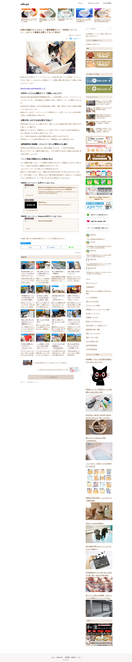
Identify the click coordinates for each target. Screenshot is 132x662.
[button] (110, 29)
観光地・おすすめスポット (94, 321)
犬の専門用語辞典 (91, 349)
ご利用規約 (67, 657)
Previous (19, 15)
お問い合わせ (59, 657)
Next (113, 15)
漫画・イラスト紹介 (92, 337)
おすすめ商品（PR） (92, 341)
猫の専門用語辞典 (91, 345)
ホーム (88, 279)
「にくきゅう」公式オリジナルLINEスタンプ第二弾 (99, 465)
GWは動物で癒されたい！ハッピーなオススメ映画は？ (98, 548)
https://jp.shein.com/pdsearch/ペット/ (33, 88)
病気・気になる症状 (92, 301)
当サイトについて (91, 283)
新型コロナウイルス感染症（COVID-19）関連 (99, 292)
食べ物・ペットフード (93, 313)
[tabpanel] (29, 15)
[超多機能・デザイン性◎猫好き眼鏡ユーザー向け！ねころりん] (99, 375)
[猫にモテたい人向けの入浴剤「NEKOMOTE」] (99, 451)
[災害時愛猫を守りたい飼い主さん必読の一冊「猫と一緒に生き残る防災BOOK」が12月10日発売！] (99, 584)
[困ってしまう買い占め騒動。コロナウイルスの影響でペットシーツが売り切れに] (99, 608)
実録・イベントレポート (93, 333)
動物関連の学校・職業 (93, 329)
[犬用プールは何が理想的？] (99, 534)
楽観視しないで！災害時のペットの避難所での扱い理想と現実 (99, 391)
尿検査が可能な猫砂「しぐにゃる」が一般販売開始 (99, 499)
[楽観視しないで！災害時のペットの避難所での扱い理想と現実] (99, 403)
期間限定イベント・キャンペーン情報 (97, 309)
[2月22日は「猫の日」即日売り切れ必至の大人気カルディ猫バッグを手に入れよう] (99, 427)
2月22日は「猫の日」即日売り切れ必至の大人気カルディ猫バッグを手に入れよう (99, 416)
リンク (78, 657)
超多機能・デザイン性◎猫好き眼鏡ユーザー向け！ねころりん (99, 360)
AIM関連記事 (90, 287)
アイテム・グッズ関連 (93, 305)
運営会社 (73, 657)
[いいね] (68, 38)
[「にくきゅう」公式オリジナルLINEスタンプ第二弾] (99, 481)
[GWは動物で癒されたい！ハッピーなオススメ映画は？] (99, 560)
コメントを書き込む (50, 377)
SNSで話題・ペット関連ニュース (96, 325)
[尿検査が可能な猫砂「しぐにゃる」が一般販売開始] (99, 511)
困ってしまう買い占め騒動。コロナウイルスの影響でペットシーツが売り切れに (99, 597)
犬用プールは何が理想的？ (95, 523)
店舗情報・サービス (26, 243)
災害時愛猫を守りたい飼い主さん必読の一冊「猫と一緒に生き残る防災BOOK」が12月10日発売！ (99, 574)
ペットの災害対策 (91, 297)
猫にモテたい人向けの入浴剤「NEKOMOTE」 (96, 439)
